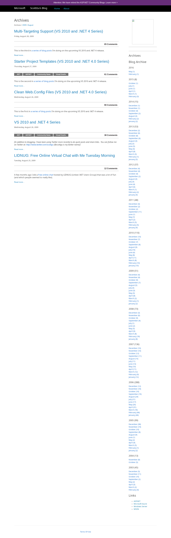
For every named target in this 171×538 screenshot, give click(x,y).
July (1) (131, 86)
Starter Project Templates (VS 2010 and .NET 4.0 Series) (61, 61)
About (66, 8)
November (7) (134, 239)
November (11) (135, 474)
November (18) (135, 389)
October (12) (134, 353)
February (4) (134, 490)
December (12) (135, 386)
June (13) (132, 364)
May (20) (132, 404)
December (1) (134, 105)
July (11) (132, 361)
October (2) (133, 209)
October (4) (133, 111)
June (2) (132, 326)
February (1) (134, 74)
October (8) (133, 135)
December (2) (134, 130)
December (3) (134, 313)
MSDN (136, 509)
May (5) (132, 328)
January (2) (133, 121)
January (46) (134, 415)
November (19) (135, 427)
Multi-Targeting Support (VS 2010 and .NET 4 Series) (58, 31)
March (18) (133, 410)
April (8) (132, 151)
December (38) (135, 424)
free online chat (45, 175)
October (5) (133, 462)
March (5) (133, 222)
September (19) (135, 394)
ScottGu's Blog (38, 8)
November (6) (134, 133)
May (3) (132, 293)
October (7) (133, 242)
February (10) (134, 263)
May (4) (132, 149)
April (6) (132, 187)
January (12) (134, 377)
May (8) (132, 255)
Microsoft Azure (140, 504)
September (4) (134, 320)
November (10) (135, 351)
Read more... (19, 55)
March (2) (133, 298)
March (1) (133, 94)
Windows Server (140, 506)
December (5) (134, 471)
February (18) (134, 336)
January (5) (133, 159)
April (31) (132, 407)
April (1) (132, 91)
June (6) (132, 252)
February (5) (134, 225)
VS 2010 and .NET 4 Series (37, 122)
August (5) (133, 285)
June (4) (132, 184)
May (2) (132, 440)
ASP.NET (29, 74)
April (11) (132, 257)
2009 (24, 25)
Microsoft (19, 8)
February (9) (134, 374)
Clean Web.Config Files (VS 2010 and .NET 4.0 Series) (60, 92)
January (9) (133, 227)
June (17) (132, 402)
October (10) (134, 429)
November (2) (134, 206)
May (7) (132, 217)
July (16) (132, 250)
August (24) (133, 396)
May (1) (132, 71)
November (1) (134, 108)
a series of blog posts (42, 50)
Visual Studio (61, 74)
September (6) (134, 138)
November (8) (134, 459)
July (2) (131, 143)
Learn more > (112, 3)
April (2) (132, 219)
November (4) (134, 171)
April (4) (132, 442)
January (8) (133, 339)
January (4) (133, 195)
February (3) (134, 96)
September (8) (134, 244)
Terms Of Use (85, 532)
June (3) (132, 290)
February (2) (134, 118)
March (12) (133, 372)
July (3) (131, 181)
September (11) (135, 212)
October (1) (133, 83)
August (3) (133, 116)
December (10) (135, 236)
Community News (43, 74)
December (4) (134, 168)
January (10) (134, 265)
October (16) (134, 391)
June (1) (132, 88)
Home (57, 8)
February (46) (134, 412)
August (30, 25)
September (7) (134, 282)
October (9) (133, 280)
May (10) (132, 366)
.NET (18, 74)
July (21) (132, 399)
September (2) (134, 113)
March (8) (133, 260)
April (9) (132, 331)
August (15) (133, 358)
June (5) (132, 146)
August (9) (133, 247)
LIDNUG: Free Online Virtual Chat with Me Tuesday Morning (64, 155)
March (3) (133, 154)
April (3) (132, 484)
